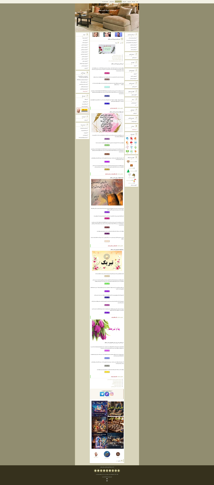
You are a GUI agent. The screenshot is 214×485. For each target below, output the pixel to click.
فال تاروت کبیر (85, 40)
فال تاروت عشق (85, 61)
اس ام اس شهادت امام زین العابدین (116, 386)
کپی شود (107, 73)
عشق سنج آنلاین (134, 121)
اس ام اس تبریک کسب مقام (107, 10)
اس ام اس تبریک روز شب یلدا (117, 381)
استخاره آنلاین (112, 1)
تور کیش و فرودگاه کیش (83, 89)
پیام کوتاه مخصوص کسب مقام (117, 59)
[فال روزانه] (100, 409)
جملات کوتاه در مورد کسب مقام (116, 58)
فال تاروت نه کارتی (84, 56)
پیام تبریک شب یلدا (84, 106)
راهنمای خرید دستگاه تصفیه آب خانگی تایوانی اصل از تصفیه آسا (83, 76)
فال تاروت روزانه (84, 38)
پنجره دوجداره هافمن (84, 86)
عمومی (117, 461)
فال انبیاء (135, 66)
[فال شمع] (100, 425)
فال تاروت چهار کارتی (84, 49)
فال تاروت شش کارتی (84, 54)
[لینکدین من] (95, 470)
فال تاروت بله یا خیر (84, 66)
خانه (137, 1)
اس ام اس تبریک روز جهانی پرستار (131, 40)
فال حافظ (133, 1)
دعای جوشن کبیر (133, 103)
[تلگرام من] (116, 470)
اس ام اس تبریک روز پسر (117, 385)
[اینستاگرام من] (110, 470)
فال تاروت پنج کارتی (84, 52)
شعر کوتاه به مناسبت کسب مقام (116, 56)
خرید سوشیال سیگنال (84, 82)
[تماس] (107, 470)
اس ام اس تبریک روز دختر (132, 38)
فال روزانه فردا (85, 135)
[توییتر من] (104, 470)
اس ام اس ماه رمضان (133, 45)
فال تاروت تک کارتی (84, 45)
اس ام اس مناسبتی (118, 1)
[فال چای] (116, 441)
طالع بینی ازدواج (134, 95)
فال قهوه (135, 74)
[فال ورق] (100, 441)
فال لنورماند (85, 133)
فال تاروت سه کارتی (84, 47)
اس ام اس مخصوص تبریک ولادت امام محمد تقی (114, 379)
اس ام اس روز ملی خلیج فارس (117, 382)
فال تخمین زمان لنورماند (83, 128)
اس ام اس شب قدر (133, 49)
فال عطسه (85, 120)
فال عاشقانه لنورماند (84, 130)
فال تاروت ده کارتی (84, 59)
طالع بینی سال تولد (133, 185)
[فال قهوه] (116, 425)
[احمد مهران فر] (118, 35)
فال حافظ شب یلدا (84, 104)
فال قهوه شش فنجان (133, 78)
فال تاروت (129, 1)
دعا (135, 105)
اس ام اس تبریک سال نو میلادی (116, 383)
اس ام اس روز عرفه (133, 47)
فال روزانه (124, 1)
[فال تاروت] (116, 409)
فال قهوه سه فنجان (133, 76)
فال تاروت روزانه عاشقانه (83, 63)
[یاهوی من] (118, 470)
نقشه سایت (104, 477)
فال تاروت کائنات (84, 42)
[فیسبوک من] (113, 470)
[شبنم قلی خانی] (95, 35)
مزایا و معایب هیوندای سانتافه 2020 (82, 79)
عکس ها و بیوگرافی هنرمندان (83, 137)
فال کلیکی (134, 113)
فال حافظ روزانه (85, 101)
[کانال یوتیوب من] (98, 470)
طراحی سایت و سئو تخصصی (83, 84)
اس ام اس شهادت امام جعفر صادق (131, 42)
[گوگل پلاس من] (101, 470)
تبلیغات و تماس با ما (105, 1)
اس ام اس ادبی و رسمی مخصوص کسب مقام (115, 61)
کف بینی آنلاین (134, 86)
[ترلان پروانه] (107, 35)
